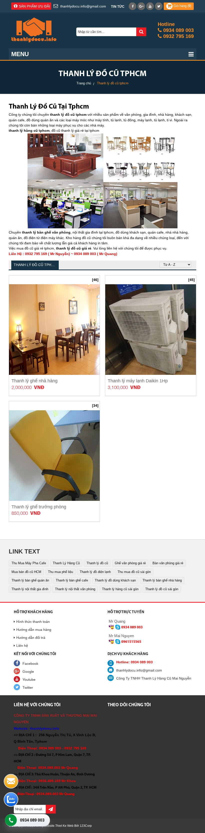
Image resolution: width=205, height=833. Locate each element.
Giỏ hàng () (181, 6)
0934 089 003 (32, 820)
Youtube (29, 680)
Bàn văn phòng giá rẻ (167, 563)
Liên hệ (22, 646)
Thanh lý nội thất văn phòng (75, 589)
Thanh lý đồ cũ (97, 563)
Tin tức (117, 6)
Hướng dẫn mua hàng (33, 630)
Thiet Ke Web (64, 826)
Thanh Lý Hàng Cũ (66, 563)
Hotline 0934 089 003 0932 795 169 (176, 30)
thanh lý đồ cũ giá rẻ (73, 248)
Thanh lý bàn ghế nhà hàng (162, 580)
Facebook (30, 664)
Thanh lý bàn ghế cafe (72, 580)
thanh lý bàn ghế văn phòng (46, 232)
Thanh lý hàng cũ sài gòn (120, 589)
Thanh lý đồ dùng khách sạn (115, 580)
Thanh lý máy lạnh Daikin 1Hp (138, 380)
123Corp (86, 826)
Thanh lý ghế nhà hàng (35, 380)
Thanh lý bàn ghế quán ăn (30, 580)
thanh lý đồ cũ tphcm (68, 115)
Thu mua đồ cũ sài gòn (134, 572)
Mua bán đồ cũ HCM (26, 572)
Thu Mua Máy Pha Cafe (29, 563)
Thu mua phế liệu (60, 572)
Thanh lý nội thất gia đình (30, 589)
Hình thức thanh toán (33, 622)
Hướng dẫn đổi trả (30, 638)
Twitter (27, 688)
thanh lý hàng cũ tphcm (29, 131)
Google (28, 672)
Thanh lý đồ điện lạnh (95, 572)
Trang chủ (83, 83)
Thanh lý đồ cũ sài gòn (161, 589)
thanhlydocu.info (44, 728)
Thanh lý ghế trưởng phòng (39, 506)
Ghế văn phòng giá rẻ (130, 563)
